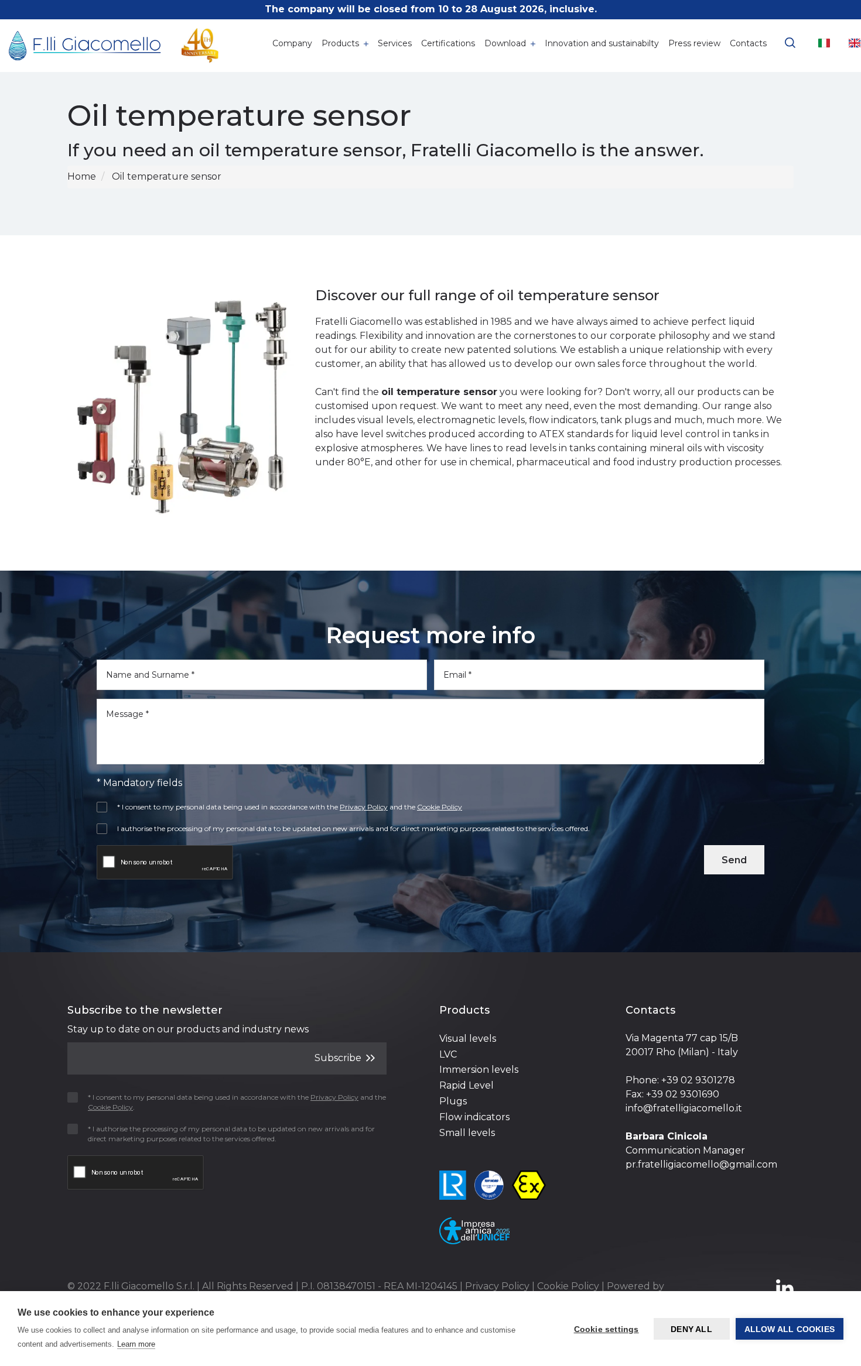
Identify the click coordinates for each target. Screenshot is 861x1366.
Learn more (136, 1344)
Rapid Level (466, 1085)
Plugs (453, 1101)
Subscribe (339, 1057)
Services (395, 43)
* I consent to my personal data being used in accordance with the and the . (237, 1102)
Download (506, 43)
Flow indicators (474, 1117)
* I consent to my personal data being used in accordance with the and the (289, 806)
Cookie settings (606, 1329)
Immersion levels (478, 1069)
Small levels (467, 1132)
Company (292, 43)
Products (341, 43)
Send (734, 860)
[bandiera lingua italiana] (824, 42)
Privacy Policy (497, 1286)
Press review (694, 43)
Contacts (748, 43)
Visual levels (467, 1038)
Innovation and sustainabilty (602, 43)
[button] (790, 41)
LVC (448, 1054)
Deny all (691, 1329)
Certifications (448, 43)
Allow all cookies (789, 1329)
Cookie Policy (568, 1286)
